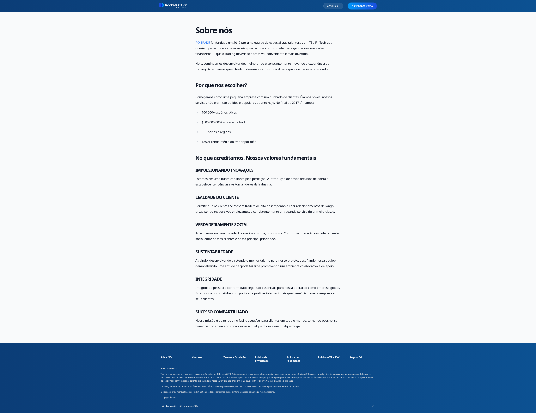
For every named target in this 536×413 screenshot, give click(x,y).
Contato (197, 357)
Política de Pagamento (293, 359)
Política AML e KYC (329, 357)
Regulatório (356, 357)
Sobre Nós (166, 357)
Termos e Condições (236, 357)
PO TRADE (202, 42)
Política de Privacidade (268, 359)
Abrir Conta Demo (362, 6)
